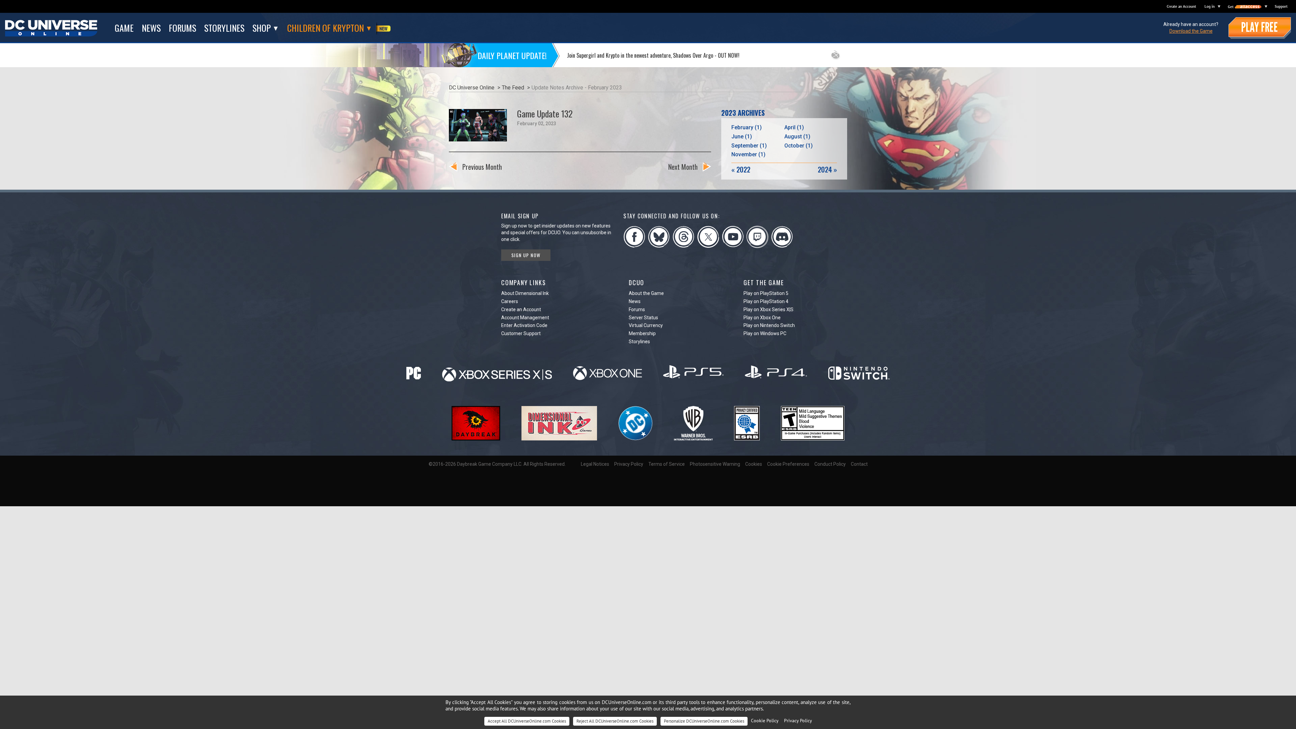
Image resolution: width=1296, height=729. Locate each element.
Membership (642, 333)
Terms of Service (666, 464)
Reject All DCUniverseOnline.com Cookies (614, 721)
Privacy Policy (628, 464)
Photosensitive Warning (715, 464)
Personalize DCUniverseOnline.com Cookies (704, 721)
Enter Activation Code (524, 325)
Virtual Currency (646, 325)
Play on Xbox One (762, 317)
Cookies (753, 464)
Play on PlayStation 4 (766, 301)
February (746, 127)
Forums (637, 309)
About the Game (646, 293)
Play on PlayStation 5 (766, 293)
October (798, 145)
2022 (740, 169)
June (741, 136)
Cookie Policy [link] (765, 721)
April (794, 127)
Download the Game (1191, 31)
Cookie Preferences (788, 464)
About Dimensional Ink (525, 293)
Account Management (525, 317)
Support (1281, 6)
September (749, 145)
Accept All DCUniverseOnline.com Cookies (527, 721)
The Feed (513, 87)
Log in (1210, 6)
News (635, 301)
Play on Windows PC (765, 333)
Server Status (643, 317)
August (797, 136)
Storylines (639, 341)
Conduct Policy (830, 464)
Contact (859, 464)
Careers (509, 301)
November (748, 154)
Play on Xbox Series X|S (768, 309)
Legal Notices (595, 464)
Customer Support (521, 333)
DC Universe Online (471, 87)
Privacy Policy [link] (798, 721)
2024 (827, 169)
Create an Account (1181, 6)
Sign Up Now (525, 255)
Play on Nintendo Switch (769, 325)
